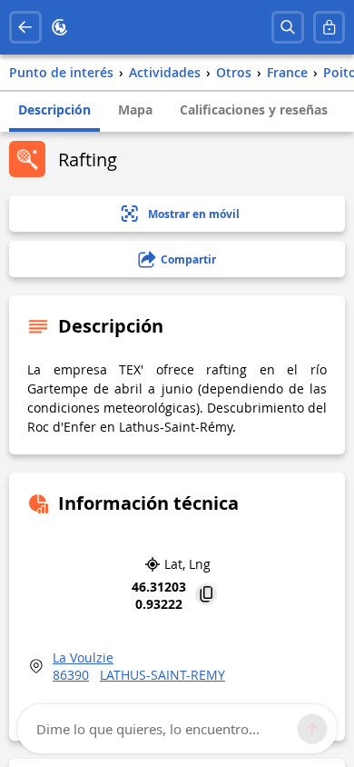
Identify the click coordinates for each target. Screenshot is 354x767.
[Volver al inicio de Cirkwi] (60, 27)
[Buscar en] (287, 27)
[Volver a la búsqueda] (25, 27)
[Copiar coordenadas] (206, 596)
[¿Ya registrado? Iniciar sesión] (329, 27)
